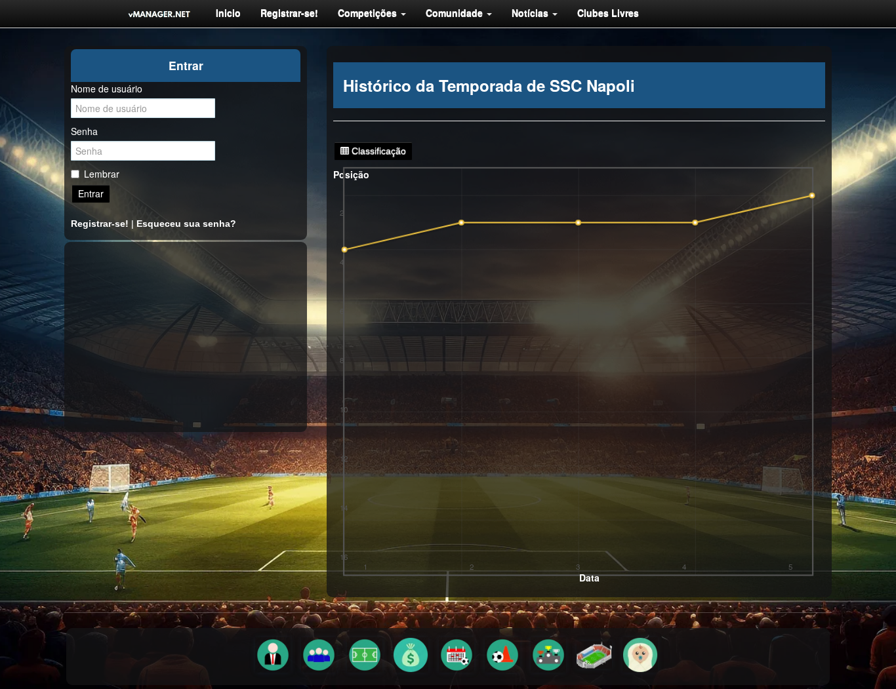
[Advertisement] (185, 337)
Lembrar (101, 173)
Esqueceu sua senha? (186, 223)
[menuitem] (228, 12)
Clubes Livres (608, 12)
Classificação (377, 151)
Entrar (91, 193)
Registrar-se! (289, 12)
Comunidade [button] (455, 12)
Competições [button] (368, 12)
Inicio (228, 12)
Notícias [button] (531, 12)
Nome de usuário (106, 88)
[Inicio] (159, 14)
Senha (84, 131)
